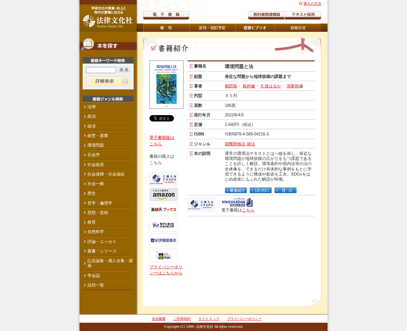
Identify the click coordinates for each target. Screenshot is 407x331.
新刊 (166, 28)
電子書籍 (166, 15)
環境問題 (95, 145)
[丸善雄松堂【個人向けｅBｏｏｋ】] (237, 204)
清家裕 (292, 86)
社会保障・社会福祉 (106, 174)
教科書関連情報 (266, 15)
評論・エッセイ (101, 241)
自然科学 (95, 231)
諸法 (251, 143)
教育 (91, 222)
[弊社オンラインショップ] (201, 208)
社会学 (93, 154)
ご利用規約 (182, 319)
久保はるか (270, 86)
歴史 (91, 193)
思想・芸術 (97, 212)
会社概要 (159, 319)
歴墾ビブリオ (255, 28)
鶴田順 (231, 86)
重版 (298, 28)
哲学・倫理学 (99, 203)
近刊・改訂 (212, 28)
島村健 (249, 86)
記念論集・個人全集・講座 (110, 263)
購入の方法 (312, 3)
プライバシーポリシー (244, 319)
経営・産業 (97, 135)
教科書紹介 (303, 15)
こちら (248, 210)
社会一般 (95, 183)
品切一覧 (95, 285)
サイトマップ (208, 319)
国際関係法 (235, 143)
